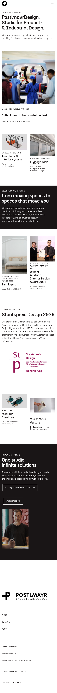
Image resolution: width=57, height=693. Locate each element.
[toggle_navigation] (52, 3)
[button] (28, 26)
